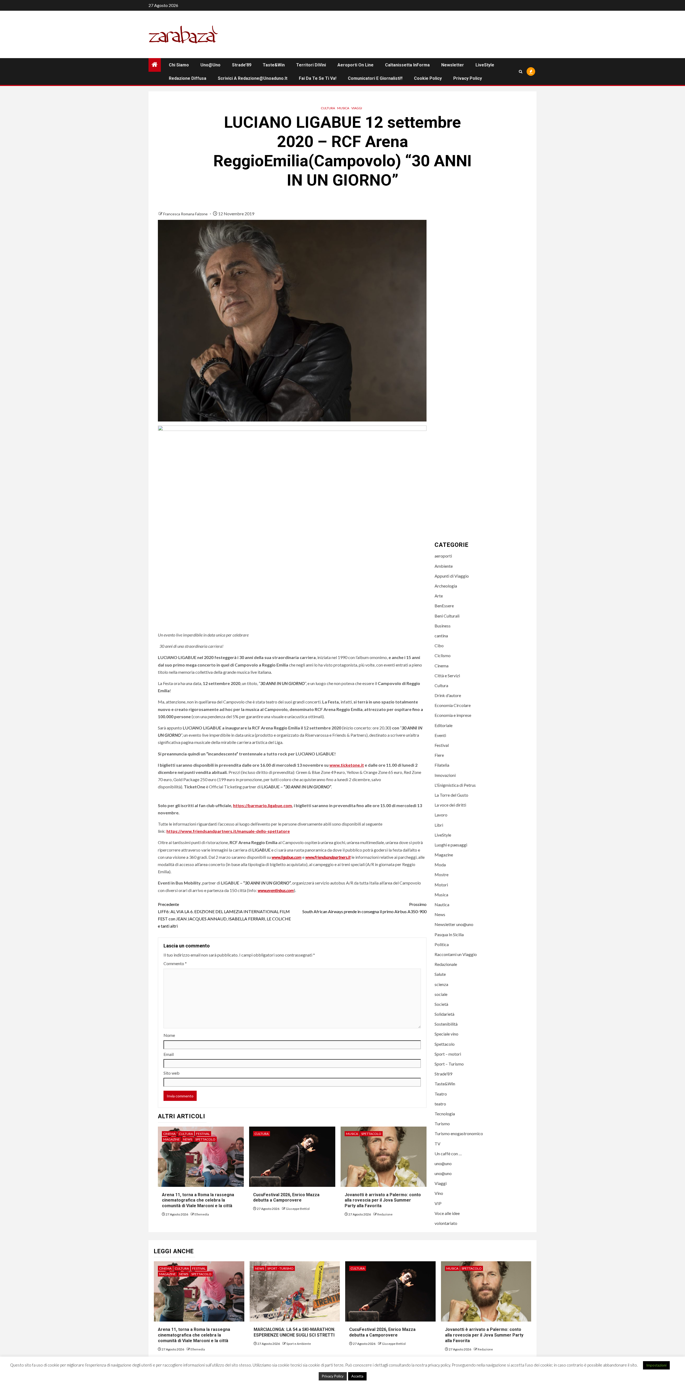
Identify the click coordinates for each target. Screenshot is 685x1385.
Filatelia (442, 764)
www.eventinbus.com (276, 890)
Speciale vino (446, 1033)
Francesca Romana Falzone (185, 214)
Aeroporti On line (355, 64)
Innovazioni (445, 775)
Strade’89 (241, 64)
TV (437, 1143)
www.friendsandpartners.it (328, 857)
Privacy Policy (467, 78)
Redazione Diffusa (187, 78)
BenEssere (444, 605)
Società (441, 1004)
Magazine (171, 1139)
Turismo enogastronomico (459, 1133)
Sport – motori (448, 1053)
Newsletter (452, 64)
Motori (441, 884)
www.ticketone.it (346, 764)
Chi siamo (179, 64)
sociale (441, 994)
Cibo (439, 645)
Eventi (440, 735)
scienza (441, 984)
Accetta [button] (357, 1376)
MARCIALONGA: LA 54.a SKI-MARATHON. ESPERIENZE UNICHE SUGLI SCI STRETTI (294, 1332)
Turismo (442, 1123)
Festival (203, 1134)
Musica (343, 108)
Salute (440, 974)
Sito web (171, 1072)
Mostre (441, 874)
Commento (175, 963)
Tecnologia (445, 1113)
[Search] (520, 71)
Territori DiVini (311, 64)
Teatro (441, 1093)
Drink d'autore (448, 695)
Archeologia (446, 585)
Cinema (169, 1134)
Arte (439, 595)
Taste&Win (274, 64)
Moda (440, 864)
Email (168, 1054)
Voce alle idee (447, 1213)
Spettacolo (205, 1139)
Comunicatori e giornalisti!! (375, 78)
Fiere (439, 755)
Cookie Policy (428, 78)
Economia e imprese (453, 715)
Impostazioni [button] (656, 1365)
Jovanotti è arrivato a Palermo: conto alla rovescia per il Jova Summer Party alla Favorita (383, 1200)
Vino (439, 1193)
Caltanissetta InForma (407, 64)
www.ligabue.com (287, 857)
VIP (438, 1203)
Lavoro (441, 814)
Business (443, 625)
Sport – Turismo (449, 1063)
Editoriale (443, 725)
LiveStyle (484, 64)
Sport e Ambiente (298, 1344)
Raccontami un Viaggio (456, 954)
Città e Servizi (447, 675)
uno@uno (210, 64)
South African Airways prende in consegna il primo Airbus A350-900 (364, 908)
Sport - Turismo (280, 1268)
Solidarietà (444, 1014)
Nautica (442, 904)
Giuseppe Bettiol (298, 1209)
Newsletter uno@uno (454, 924)
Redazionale (446, 964)
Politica (442, 944)
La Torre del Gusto (451, 794)
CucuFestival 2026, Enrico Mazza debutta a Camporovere (286, 1197)
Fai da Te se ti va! (317, 78)
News (187, 1139)
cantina (441, 635)
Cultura (328, 108)
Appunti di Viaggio (452, 575)
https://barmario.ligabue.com (262, 805)
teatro (440, 1103)
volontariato (446, 1223)
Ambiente (444, 566)
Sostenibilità (446, 1023)
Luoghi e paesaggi (451, 844)
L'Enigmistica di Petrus (455, 785)
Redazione (385, 1214)
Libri (439, 824)
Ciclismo (443, 655)
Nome (169, 1035)
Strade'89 (443, 1073)
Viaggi (356, 108)
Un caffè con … (448, 1153)
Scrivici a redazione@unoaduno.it (252, 78)
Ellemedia (202, 1214)
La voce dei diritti (450, 804)
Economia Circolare (453, 705)
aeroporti (443, 555)
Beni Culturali (447, 615)
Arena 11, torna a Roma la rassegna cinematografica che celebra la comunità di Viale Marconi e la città (198, 1200)
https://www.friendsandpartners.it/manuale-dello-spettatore (228, 831)
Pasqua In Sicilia (449, 934)
